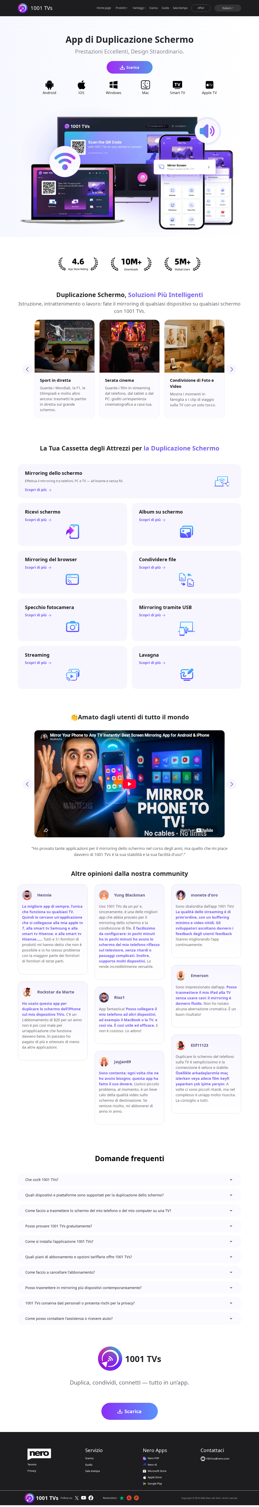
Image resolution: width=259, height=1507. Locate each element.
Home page (104, 8)
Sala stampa (180, 8)
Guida (165, 8)
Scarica (153, 8)
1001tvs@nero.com (217, 1458)
